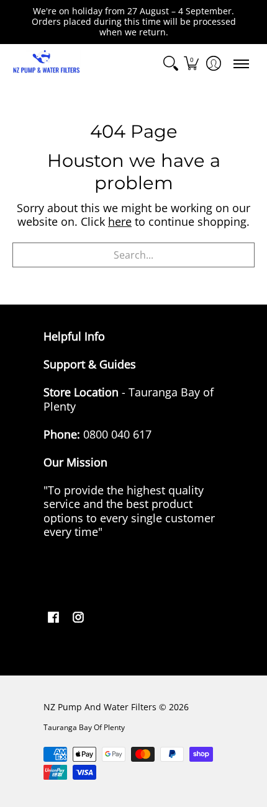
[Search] (171, 64)
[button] (191, 64)
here (120, 221)
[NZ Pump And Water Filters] (46, 64)
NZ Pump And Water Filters (99, 707)
